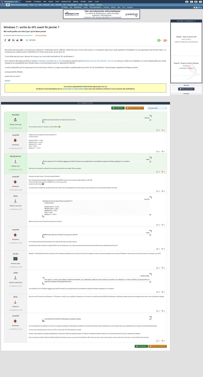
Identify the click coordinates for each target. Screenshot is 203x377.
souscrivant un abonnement (73, 89)
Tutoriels (37, 2)
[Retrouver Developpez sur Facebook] (199, 7)
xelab (15, 273)
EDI (65, 5)
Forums (28, 2)
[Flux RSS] (194, 7)
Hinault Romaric (27, 35)
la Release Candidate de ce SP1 (50, 61)
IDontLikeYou (15, 156)
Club (96, 2)
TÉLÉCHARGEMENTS (95, 7)
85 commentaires (41, 36)
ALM (40, 5)
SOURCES (106, 7)
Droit (90, 2)
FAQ (44, 2)
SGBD (80, 5)
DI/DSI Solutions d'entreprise (19, 5)
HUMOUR (130, 7)
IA (36, 5)
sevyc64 (15, 135)
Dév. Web (58, 5)
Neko (16, 196)
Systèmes (99, 5)
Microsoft (46, 5)
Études (83, 2)
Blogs (50, 2)
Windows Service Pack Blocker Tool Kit (98, 61)
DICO (123, 7)
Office (86, 5)
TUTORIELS (64, 7)
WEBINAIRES (78, 7)
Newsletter (66, 2)
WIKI (118, 7)
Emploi (75, 2)
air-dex (15, 254)
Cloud (31, 5)
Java (52, 5)
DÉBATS (113, 7)
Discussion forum (187, 89)
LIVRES (85, 7)
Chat (57, 2)
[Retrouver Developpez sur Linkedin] (201, 7)
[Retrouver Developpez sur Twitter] (197, 7)
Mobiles (92, 5)
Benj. (16, 297)
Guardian (15, 115)
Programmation (72, 5)
